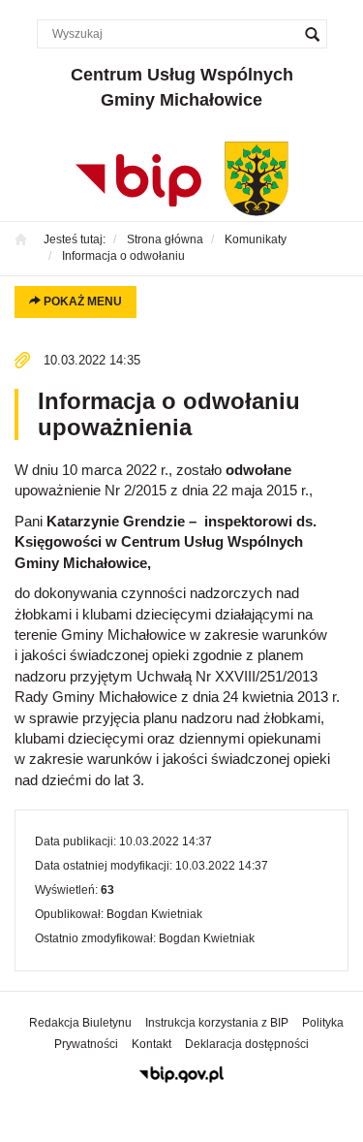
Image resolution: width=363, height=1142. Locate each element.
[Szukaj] (312, 33)
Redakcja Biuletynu (80, 1023)
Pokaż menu (81, 301)
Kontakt (151, 1044)
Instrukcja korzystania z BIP (216, 1023)
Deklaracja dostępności (247, 1044)
